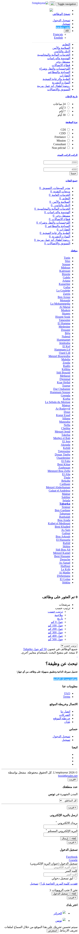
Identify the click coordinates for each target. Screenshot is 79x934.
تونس (58, 920)
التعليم (66, 44)
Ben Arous (64, 297)
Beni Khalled (62, 526)
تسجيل (66, 23)
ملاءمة (59, 615)
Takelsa (65, 434)
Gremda (65, 395)
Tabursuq (64, 513)
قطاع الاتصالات (61, 65)
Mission (61, 140)
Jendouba (64, 343)
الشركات (64, 714)
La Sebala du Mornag (57, 402)
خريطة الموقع (61, 718)
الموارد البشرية (61, 82)
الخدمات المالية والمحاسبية (53, 54)
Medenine (64, 326)
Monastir (65, 300)
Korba (66, 398)
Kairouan (64, 270)
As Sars (65, 530)
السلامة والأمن (61, 47)
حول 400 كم (55, 635)
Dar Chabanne (61, 388)
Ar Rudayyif (62, 408)
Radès (66, 366)
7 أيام (62, 111)
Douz (67, 411)
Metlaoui (65, 375)
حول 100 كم (55, 625)
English (58, 37)
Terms (66, 696)
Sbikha (66, 582)
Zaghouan (64, 467)
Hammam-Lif (62, 349)
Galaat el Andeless (59, 490)
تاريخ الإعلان (71, 96)
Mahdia (65, 359)
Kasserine (64, 284)
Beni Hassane (62, 556)
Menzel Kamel (61, 552)
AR (67, 31)
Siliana (66, 418)
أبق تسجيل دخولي (63, 878)
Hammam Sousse (60, 392)
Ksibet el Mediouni (59, 523)
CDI (63, 129)
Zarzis (66, 293)
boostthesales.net (68, 775)
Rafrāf (66, 543)
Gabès (66, 277)
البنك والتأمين (62, 51)
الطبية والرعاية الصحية (56, 79)
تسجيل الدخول (61, 20)
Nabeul (66, 336)
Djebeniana (63, 575)
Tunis (67, 257)
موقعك (74, 250)
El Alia (66, 474)
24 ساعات (59, 103)
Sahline (66, 497)
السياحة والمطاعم (59, 72)
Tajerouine (64, 451)
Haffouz (65, 566)
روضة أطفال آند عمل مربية (53, 85)
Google (73, 860)
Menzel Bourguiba (59, 356)
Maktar (66, 493)
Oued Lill (64, 352)
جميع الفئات (72, 180)
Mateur (66, 405)
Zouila (66, 362)
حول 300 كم (55, 632)
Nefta (67, 425)
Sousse (66, 264)
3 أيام (62, 107)
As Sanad (64, 562)
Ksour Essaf (63, 415)
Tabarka (64, 503)
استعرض (52, 930)
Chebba (65, 428)
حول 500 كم (55, 639)
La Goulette (63, 290)
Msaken (65, 310)
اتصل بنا (65, 711)
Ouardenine (63, 457)
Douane (65, 329)
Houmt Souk (62, 316)
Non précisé (59, 147)
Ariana (66, 280)
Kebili (66, 448)
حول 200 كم (55, 628)
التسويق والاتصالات (58, 89)
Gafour (66, 533)
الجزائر (58, 913)
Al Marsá (64, 306)
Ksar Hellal (63, 382)
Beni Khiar (63, 464)
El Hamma (64, 323)
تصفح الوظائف (61, 13)
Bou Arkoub (63, 536)
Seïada (66, 500)
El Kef (66, 346)
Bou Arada (64, 520)
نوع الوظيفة (72, 122)
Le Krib (65, 569)
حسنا (73, 173)
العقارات (65, 75)
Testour (66, 507)
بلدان (67, 721)
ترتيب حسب (55, 611)
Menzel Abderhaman (58, 487)
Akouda (65, 444)
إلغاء (74, 838)
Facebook (72, 856)
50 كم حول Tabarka (35, 649)
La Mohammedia (60, 303)
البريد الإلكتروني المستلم (62, 831)
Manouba (64, 421)
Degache (65, 559)
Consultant (59, 144)
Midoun (65, 267)
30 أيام (62, 114)
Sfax (67, 261)
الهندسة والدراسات (58, 58)
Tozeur (66, 385)
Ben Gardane (62, 510)
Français (58, 34)
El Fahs (65, 461)
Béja (67, 333)
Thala (67, 477)
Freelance (60, 136)
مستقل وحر (63, 61)
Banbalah (64, 516)
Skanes (66, 313)
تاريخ (60, 618)
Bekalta (65, 480)
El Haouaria (63, 539)
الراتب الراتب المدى (67, 155)
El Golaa (65, 579)
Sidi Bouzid (63, 372)
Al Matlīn (64, 572)
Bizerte (66, 274)
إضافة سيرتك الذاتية (65, 679)
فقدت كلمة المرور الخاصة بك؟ (59, 883)
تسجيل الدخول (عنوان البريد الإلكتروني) (54, 863)
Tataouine (64, 320)
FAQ (67, 693)
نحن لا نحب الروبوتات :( (64, 890)
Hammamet (63, 339)
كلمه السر (71, 870)
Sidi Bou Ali (63, 549)
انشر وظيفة (63, 27)
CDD (62, 133)
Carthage (65, 484)
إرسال (65, 838)
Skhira (66, 546)
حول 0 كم (57, 622)
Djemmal (65, 379)
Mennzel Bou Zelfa (59, 470)
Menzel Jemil (62, 431)
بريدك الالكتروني (67, 822)
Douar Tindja (62, 454)
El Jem (66, 441)
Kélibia (66, 369)
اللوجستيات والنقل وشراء (54, 68)
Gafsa (66, 287)
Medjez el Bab (61, 438)
